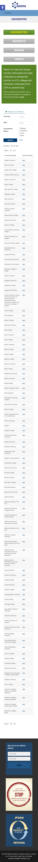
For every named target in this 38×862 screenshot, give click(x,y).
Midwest (23, 128)
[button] (2, 7)
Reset (21, 140)
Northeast (23, 131)
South (22, 133)
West (22, 135)
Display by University (15, 112)
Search (10, 140)
